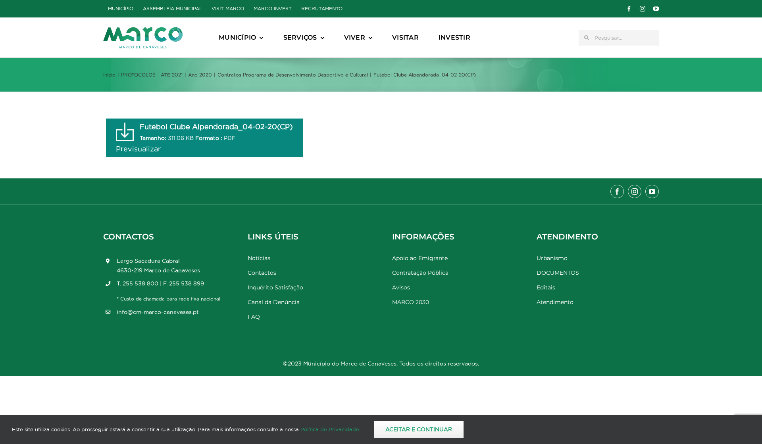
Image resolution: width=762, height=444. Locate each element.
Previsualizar (138, 149)
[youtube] (656, 8)
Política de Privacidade (329, 429)
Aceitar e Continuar (418, 429)
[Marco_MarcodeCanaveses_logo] (143, 30)
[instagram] (642, 8)
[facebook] (629, 8)
